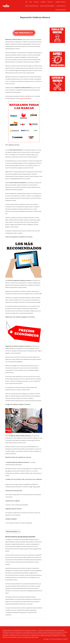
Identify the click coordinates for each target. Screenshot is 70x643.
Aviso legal (46, 639)
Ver (19, 531)
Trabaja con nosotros (61, 2)
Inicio (30, 2)
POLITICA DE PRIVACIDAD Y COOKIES (58, 639)
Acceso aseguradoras (60, 9)
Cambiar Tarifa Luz (61, 6)
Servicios (50, 2)
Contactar (43, 2)
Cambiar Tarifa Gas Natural (31, 6)
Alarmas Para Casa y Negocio (47, 6)
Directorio (36, 2)
